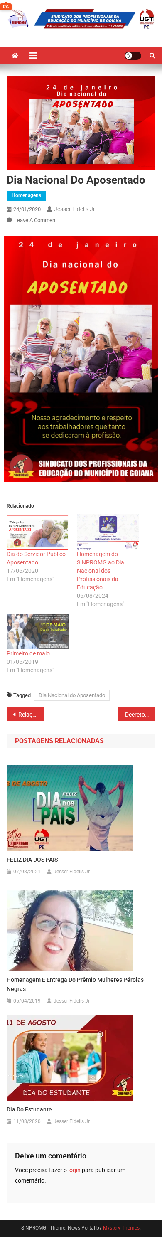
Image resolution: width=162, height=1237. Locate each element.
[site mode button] (133, 56)
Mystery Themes (121, 1228)
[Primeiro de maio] (38, 631)
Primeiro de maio (28, 653)
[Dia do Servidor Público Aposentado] (38, 532)
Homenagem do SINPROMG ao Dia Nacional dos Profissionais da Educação (100, 571)
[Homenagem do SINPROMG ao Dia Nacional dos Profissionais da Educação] (108, 532)
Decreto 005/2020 (140, 714)
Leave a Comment (35, 220)
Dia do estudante (29, 1109)
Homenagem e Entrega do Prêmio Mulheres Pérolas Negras (75, 984)
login (74, 1170)
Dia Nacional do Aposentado (72, 695)
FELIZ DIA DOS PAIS (32, 859)
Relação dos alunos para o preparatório (31, 714)
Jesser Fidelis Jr (74, 209)
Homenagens (26, 195)
